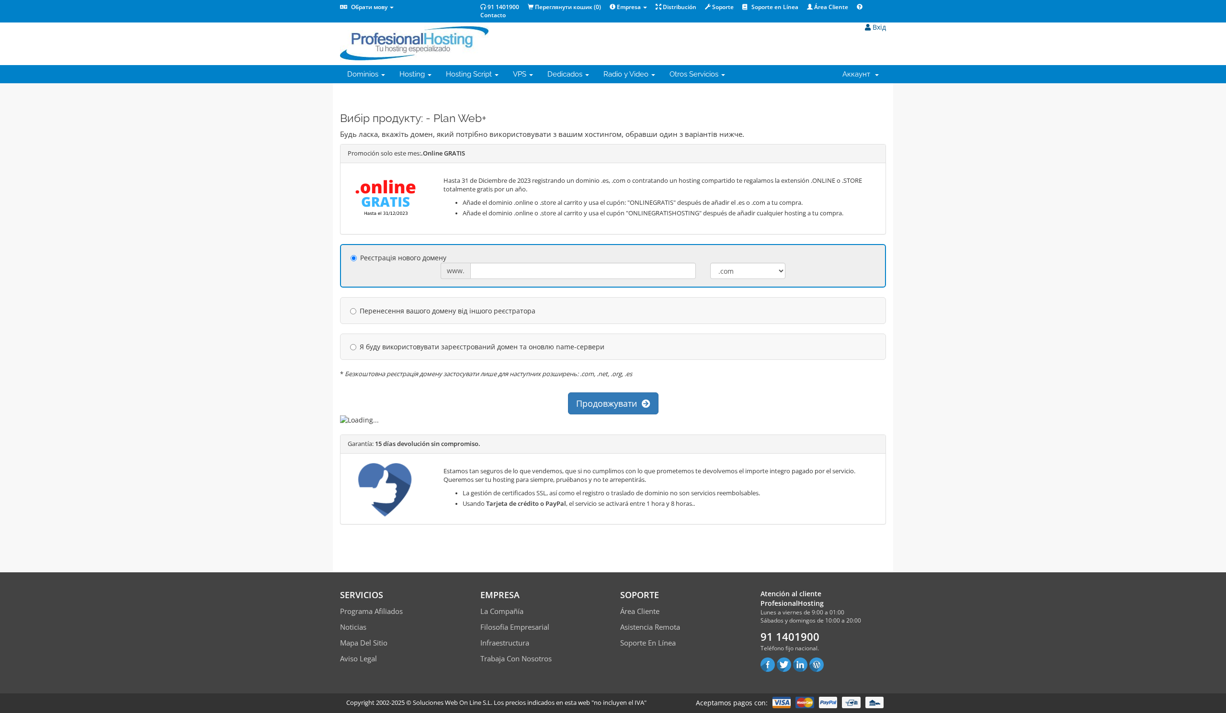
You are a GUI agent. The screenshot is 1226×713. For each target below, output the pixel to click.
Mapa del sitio (363, 642)
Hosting (413, 74)
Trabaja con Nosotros (516, 658)
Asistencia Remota (650, 627)
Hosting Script (470, 74)
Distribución (678, 7)
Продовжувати (609, 403)
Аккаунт (858, 74)
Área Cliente (830, 7)
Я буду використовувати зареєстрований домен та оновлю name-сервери (482, 346)
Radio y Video (626, 74)
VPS (520, 74)
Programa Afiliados (371, 611)
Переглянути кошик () (567, 7)
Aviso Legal (358, 658)
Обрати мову (369, 7)
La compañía (501, 611)
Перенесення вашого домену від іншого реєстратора (447, 310)
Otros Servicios (695, 74)
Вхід (878, 27)
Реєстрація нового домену (403, 257)
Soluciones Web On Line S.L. (452, 702)
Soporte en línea (648, 642)
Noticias (353, 627)
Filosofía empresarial (514, 627)
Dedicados (565, 74)
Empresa (628, 7)
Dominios (363, 74)
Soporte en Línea (774, 7)
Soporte (722, 7)
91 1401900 (502, 7)
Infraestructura (504, 642)
